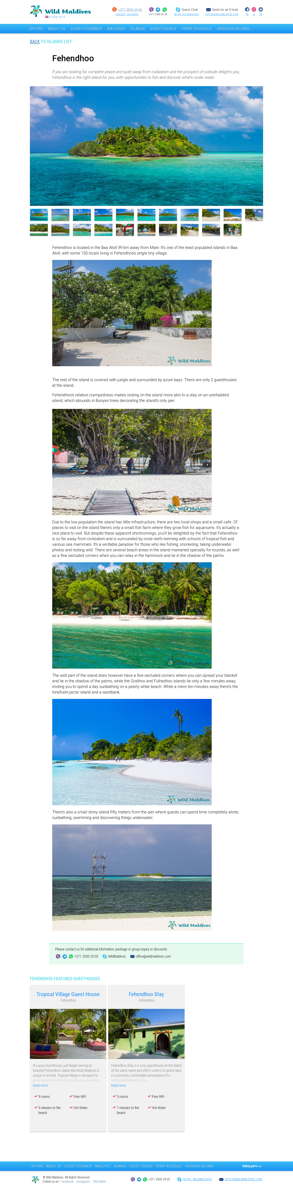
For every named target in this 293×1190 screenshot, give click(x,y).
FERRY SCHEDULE (196, 28)
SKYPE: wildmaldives (186, 14)
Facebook (67, 1181)
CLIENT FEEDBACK (86, 28)
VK (260, 14)
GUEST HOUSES (163, 28)
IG (254, 14)
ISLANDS (137, 28)
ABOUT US (56, 28)
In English (55, 17)
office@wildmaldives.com (221, 14)
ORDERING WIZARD (233, 28)
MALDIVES (116, 28)
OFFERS (36, 28)
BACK (35, 41)
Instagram (83, 1181)
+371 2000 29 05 (130, 10)
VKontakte (99, 1181)
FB (247, 14)
